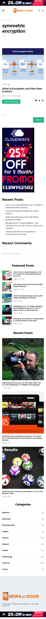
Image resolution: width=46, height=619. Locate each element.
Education (6, 519)
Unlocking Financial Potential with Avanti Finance (22, 212)
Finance (5, 538)
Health (5, 550)
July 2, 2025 (6, 96)
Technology (6, 84)
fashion (5, 531)
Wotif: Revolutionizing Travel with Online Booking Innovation (22, 218)
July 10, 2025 (6, 496)
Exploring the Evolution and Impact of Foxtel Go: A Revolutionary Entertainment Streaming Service (22, 438)
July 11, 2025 (6, 443)
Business (6, 512)
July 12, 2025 (6, 388)
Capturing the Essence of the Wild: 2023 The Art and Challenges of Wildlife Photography (21, 384)
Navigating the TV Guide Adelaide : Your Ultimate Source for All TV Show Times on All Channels (24, 225)
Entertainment (8, 525)
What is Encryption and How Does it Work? (22, 90)
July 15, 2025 (17, 301)
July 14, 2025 (17, 313)
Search (4, 115)
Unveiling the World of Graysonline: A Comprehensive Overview (21, 233)
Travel (4, 569)
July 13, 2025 (17, 323)
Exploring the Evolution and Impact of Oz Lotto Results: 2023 (22, 492)
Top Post (6, 563)
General (5, 544)
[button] (43, 11)
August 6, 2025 (18, 289)
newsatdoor (16, 96)
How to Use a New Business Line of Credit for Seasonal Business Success (24, 206)
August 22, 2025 (18, 279)
